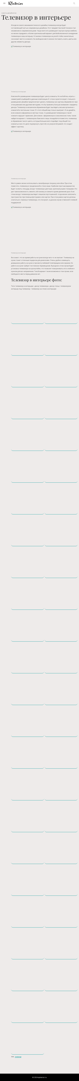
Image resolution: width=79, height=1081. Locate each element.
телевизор (18, 1057)
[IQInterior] (15, 3)
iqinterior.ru (42, 1077)
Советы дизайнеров (8, 13)
